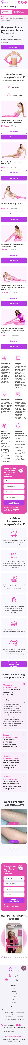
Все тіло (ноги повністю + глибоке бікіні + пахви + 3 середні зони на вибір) (12, 330)
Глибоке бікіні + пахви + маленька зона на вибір (12, 163)
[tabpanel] (14, 593)
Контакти (14, 1002)
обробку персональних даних (11, 509)
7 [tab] (17, 957)
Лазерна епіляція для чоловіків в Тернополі (14, 1013)
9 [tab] (21, 957)
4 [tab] (10, 957)
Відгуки (14, 988)
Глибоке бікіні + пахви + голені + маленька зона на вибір (12, 204)
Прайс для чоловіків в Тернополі (14, 1019)
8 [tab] (19, 957)
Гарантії (14, 991)
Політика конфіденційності (14, 1036)
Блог (14, 996)
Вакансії (14, 994)
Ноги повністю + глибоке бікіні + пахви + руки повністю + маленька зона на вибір (12, 287)
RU (25, 7)
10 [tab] (23, 957)
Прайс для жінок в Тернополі (14, 1016)
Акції (14, 999)
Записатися (12, 47)
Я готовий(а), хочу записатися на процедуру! (14, 664)
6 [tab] (15, 957)
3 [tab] (8, 957)
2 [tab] (6, 957)
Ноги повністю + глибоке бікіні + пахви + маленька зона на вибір (12, 121)
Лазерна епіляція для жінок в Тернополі (14, 1009)
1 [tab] (4, 957)
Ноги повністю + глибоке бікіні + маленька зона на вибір (12, 245)
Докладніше (14, 131)
